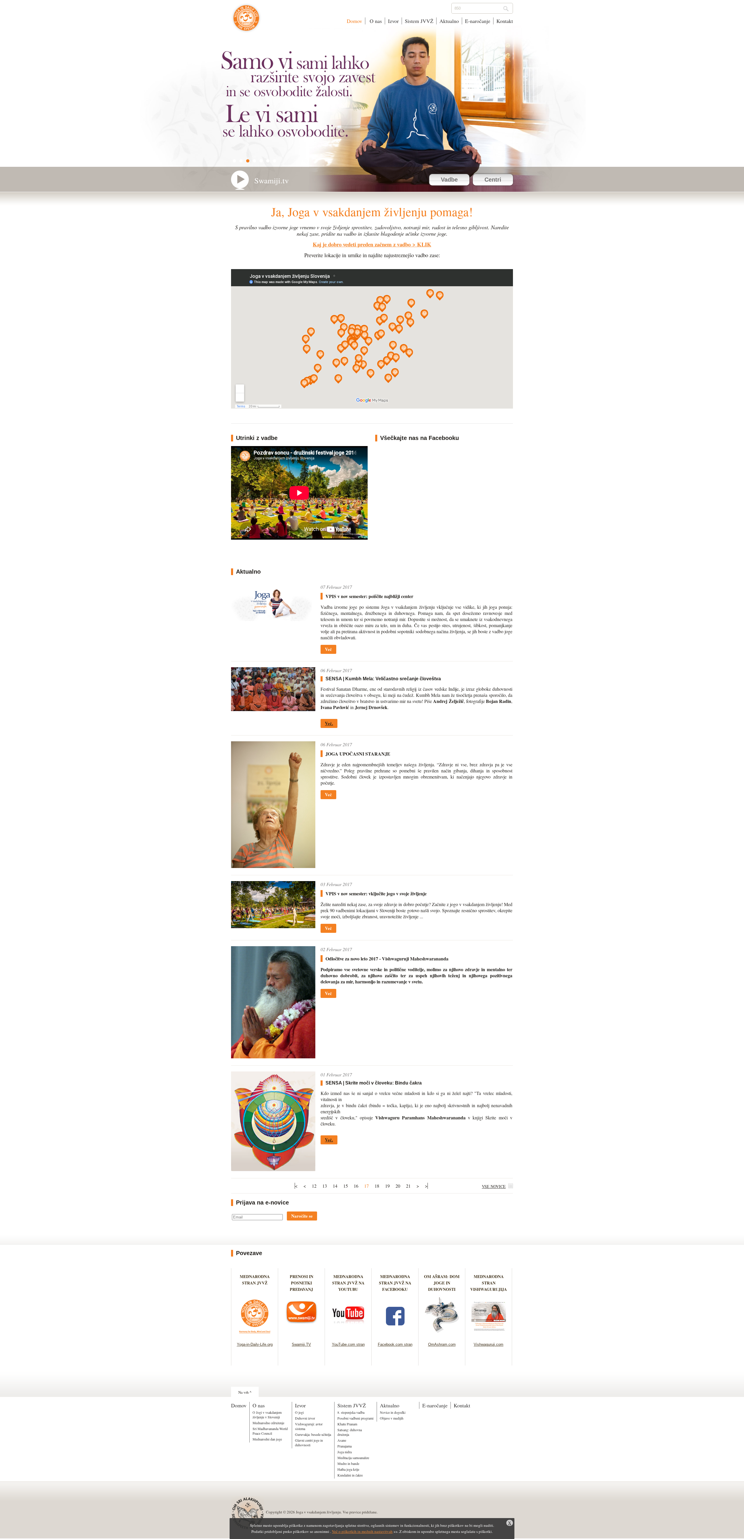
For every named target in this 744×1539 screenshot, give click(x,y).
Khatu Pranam (347, 1424)
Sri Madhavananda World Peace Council (270, 1431)
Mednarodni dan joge (267, 1439)
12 (314, 1186)
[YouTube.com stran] (348, 1335)
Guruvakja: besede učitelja (313, 1434)
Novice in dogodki (392, 1412)
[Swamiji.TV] (301, 1335)
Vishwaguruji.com (488, 1344)
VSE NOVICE (494, 1186)
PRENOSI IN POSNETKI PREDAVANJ (301, 1282)
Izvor (393, 20)
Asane (341, 1440)
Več (328, 649)
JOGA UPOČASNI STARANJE (358, 753)
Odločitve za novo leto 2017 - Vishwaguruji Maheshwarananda (387, 958)
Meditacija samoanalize (353, 1457)
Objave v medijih (391, 1418)
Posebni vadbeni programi (355, 1418)
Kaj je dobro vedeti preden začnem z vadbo (362, 244)
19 (387, 1186)
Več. (329, 723)
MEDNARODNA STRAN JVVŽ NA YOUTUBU (348, 1282)
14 (335, 1186)
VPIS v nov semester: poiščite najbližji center (369, 596)
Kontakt (504, 20)
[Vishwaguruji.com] (488, 1335)
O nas (375, 20)
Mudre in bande (348, 1463)
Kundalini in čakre (350, 1475)
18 (377, 1186)
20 (398, 1186)
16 (356, 1186)
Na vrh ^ (244, 1392)
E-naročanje (477, 20)
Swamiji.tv (271, 180)
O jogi (299, 1412)
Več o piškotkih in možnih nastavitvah (362, 1531)
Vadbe (449, 179)
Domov (354, 20)
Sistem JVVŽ (419, 20)
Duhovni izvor (305, 1418)
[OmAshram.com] (442, 1335)
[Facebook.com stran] (395, 1335)
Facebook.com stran (395, 1344)
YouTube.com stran (348, 1344)
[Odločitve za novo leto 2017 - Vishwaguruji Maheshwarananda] (273, 1056)
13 (324, 1186)
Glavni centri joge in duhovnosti (309, 1442)
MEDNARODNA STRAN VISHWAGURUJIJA (488, 1282)
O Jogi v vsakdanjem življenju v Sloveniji (267, 1414)
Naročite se (302, 1216)
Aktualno (449, 20)
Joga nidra (344, 1451)
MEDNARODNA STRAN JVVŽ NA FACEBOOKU (395, 1282)
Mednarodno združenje (268, 1422)
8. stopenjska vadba (350, 1412)
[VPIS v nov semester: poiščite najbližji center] (273, 619)
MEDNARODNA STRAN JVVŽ (255, 1282)
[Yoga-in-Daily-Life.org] (254, 1335)
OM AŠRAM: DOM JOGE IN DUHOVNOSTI (441, 1282)
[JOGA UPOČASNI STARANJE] (273, 866)
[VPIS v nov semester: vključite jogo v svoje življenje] (273, 926)
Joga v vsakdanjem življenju (246, 21)
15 (345, 1186)
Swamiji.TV (301, 1344)
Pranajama (344, 1446)
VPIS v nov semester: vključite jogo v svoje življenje (376, 893)
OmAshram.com (442, 1344)
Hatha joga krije (348, 1469)
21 (408, 1186)
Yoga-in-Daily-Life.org (255, 1344)
